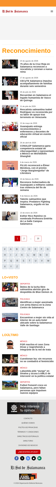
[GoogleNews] (28, 458)
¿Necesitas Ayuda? (28, 452)
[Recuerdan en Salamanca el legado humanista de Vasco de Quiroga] (10, 96)
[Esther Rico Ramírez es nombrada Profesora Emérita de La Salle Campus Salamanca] (10, 218)
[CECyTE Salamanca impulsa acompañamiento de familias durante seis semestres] (10, 81)
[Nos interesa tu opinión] (28, 408)
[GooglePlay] (39, 458)
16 (38, 238)
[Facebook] (16, 458)
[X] (22, 458)
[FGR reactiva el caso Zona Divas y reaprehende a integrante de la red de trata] (10, 345)
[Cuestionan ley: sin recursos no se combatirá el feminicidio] (10, 358)
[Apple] (34, 458)
